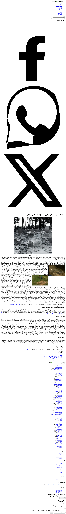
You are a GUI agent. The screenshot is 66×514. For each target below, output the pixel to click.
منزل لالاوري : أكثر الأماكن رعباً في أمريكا (53, 356)
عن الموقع (60, 455)
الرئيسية (60, 453)
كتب (61, 473)
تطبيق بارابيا (59, 478)
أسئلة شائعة (59, 454)
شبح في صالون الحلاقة (57, 358)
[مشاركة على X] (33, 211)
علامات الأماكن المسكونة (15, 304)
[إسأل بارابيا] (62, 498)
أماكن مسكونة (57, 360)
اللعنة (61, 355)
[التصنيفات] (60, 1)
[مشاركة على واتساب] (33, 148)
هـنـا (27, 349)
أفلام (61, 472)
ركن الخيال (59, 467)
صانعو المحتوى (59, 457)
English (60, 458)
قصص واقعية (59, 464)
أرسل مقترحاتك (58, 492)
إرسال (52, 512)
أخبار (61, 463)
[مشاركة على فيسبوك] (33, 85)
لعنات (52, 360)
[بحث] (56, 1)
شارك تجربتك (59, 490)
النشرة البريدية (59, 491)
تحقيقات (60, 465)
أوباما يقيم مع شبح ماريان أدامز (55, 357)
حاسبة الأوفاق (59, 479)
